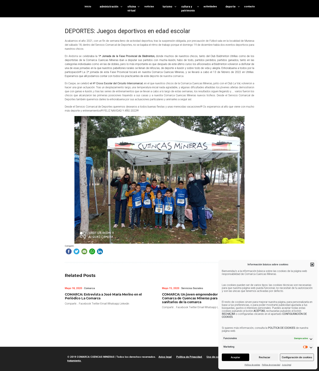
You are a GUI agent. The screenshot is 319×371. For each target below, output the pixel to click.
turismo (167, 6)
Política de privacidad (271, 365)
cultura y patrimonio (188, 8)
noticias (149, 6)
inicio (88, 6)
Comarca (89, 288)
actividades (210, 6)
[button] (312, 264)
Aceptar (235, 357)
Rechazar (264, 357)
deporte (230, 6)
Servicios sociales (192, 288)
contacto (249, 6)
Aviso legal (286, 365)
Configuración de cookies (297, 357)
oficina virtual (131, 8)
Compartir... (70, 246)
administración (109, 6)
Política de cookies (252, 365)
